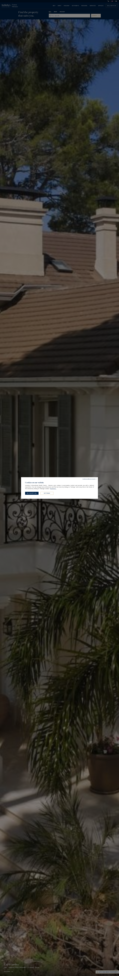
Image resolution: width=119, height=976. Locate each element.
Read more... (53, 488)
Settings (47, 493)
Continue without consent (88, 479)
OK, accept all (32, 493)
